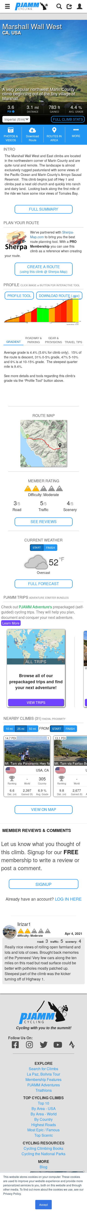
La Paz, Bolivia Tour (43, 1074)
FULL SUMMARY (43, 209)
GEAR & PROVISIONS (53, 340)
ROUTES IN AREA (54, 138)
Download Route (32, 138)
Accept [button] (43, 1205)
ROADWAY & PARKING (33, 340)
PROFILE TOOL (19, 295)
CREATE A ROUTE (44, 269)
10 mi (9, 729)
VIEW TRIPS (36, 702)
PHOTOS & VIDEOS (11, 138)
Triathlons (43, 1090)
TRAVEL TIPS (73, 342)
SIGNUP (43, 884)
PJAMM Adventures (43, 1085)
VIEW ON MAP (43, 809)
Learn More (10, 623)
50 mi (32, 729)
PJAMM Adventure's (35, 606)
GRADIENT (13, 342)
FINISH (70, 729)
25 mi (20, 729)
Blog (43, 1166)
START (56, 729)
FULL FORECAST (43, 583)
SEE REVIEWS (44, 521)
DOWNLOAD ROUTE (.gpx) (59, 295)
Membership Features (43, 1079)
